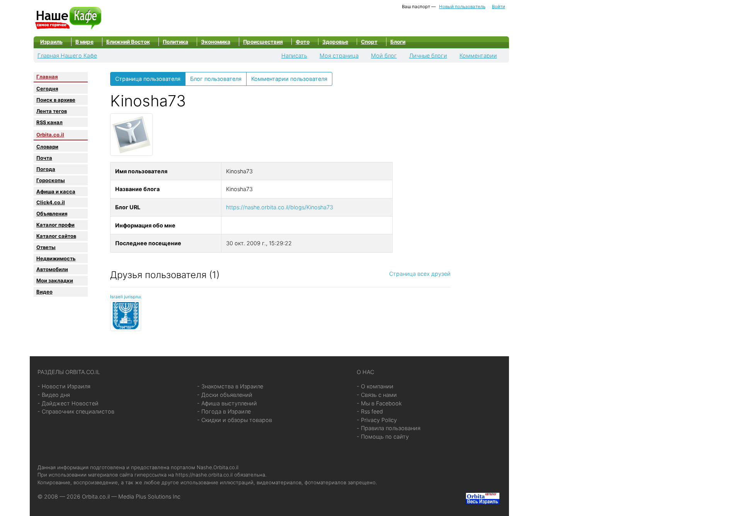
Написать (294, 55)
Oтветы (46, 247)
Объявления (51, 213)
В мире (84, 42)
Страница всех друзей (420, 273)
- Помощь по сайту (383, 436)
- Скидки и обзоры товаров (234, 420)
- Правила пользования (388, 428)
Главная (47, 76)
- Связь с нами (377, 394)
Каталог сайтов (56, 236)
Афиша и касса (55, 191)
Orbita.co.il (50, 135)
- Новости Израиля (63, 386)
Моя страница (339, 55)
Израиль (51, 42)
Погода (45, 169)
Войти (498, 6)
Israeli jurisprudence (131, 296)
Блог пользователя (216, 78)
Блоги (397, 42)
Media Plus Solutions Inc (149, 496)
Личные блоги (428, 55)
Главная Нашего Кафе (67, 55)
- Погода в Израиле (224, 411)
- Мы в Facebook (379, 403)
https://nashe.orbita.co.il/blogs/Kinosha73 (279, 207)
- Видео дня (53, 394)
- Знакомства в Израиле (230, 386)
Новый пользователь (462, 6)
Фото (303, 42)
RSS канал (49, 122)
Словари (47, 147)
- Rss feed (370, 411)
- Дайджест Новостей (68, 403)
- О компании (375, 386)
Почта (44, 158)
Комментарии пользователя (289, 78)
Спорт (369, 42)
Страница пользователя (147, 78)
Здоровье (335, 42)
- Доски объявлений (224, 394)
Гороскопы (50, 180)
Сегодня (47, 88)
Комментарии (478, 55)
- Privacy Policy (377, 420)
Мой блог (384, 55)
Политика (175, 42)
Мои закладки (54, 280)
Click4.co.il (50, 202)
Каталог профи (55, 225)
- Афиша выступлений (227, 403)
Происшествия (263, 42)
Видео (44, 292)
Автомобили (52, 269)
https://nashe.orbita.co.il (204, 475)
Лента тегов (51, 111)
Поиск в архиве (55, 100)
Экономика (215, 42)
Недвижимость (56, 258)
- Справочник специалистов (75, 411)
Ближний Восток (128, 42)
